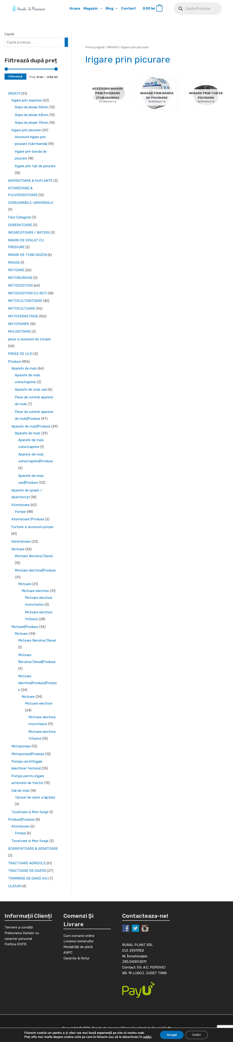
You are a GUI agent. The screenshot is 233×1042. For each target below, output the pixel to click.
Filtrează (15, 76)
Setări (196, 1035)
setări (147, 1037)
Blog (109, 8)
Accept (172, 1035)
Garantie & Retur (76, 958)
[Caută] (66, 42)
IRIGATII (112, 47)
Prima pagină (94, 47)
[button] (100, 8)
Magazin (91, 8)
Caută (9, 34)
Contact (128, 8)
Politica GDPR (15, 944)
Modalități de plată (78, 947)
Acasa (75, 8)
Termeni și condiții (19, 927)
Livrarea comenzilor (78, 941)
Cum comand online (78, 936)
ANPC (68, 953)
